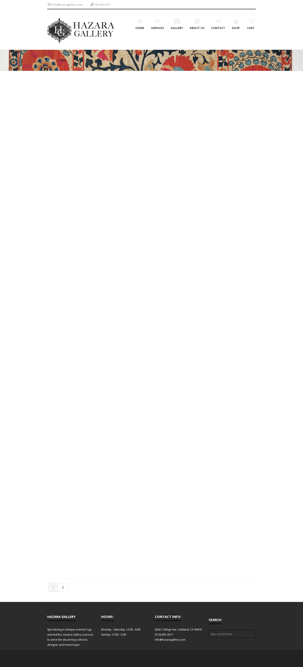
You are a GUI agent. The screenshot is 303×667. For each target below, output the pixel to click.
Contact (218, 28)
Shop (236, 28)
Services (157, 28)
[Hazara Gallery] (80, 30)
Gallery (177, 28)
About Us (197, 28)
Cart (251, 28)
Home (140, 28)
